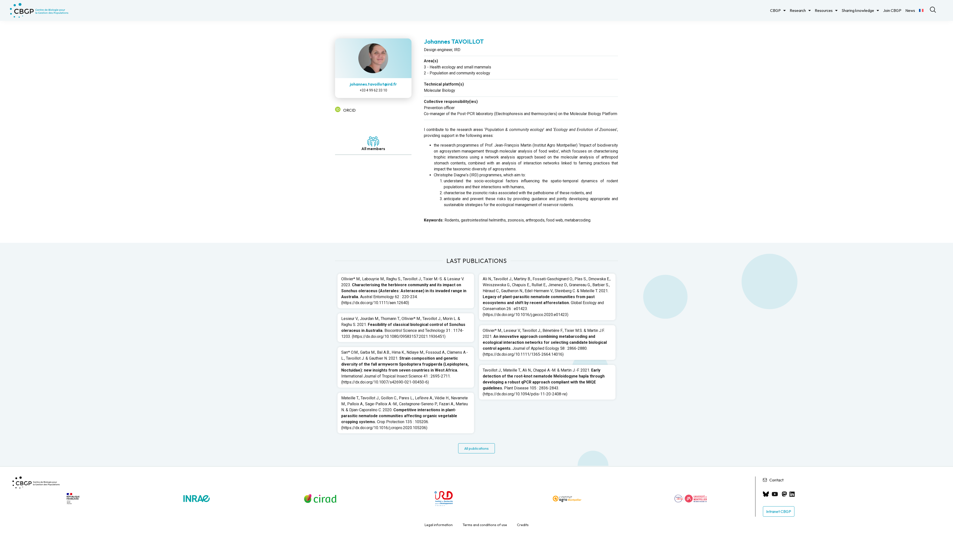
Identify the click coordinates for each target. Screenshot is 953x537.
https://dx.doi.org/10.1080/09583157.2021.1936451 (398, 336)
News (910, 10)
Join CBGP (892, 10)
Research (798, 10)
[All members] (373, 141)
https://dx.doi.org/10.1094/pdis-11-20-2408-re (525, 394)
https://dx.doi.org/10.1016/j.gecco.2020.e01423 (525, 314)
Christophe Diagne (450, 175)
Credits (523, 525)
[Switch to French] (921, 10)
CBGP (775, 10)
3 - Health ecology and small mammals (457, 67)
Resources (824, 10)
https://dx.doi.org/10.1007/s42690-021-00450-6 (385, 382)
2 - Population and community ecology (457, 73)
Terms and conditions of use (485, 525)
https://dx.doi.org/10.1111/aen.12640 (375, 302)
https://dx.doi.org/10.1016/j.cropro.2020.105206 (384, 427)
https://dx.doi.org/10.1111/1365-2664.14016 (523, 354)
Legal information (439, 525)
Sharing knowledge (858, 10)
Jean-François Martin (512, 145)
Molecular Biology (439, 90)
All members (373, 148)
